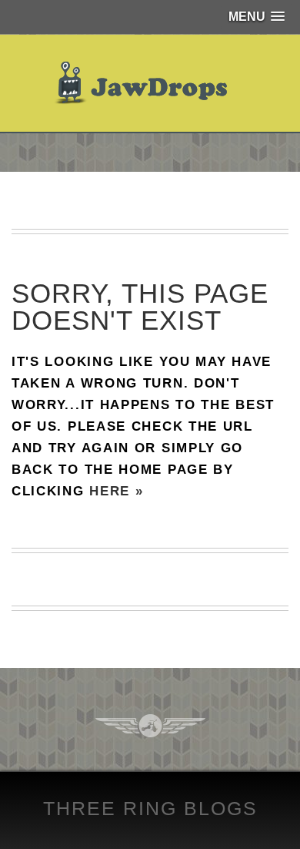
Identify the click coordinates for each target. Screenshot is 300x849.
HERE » (116, 491)
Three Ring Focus (150, 725)
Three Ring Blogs (150, 808)
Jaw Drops (150, 83)
